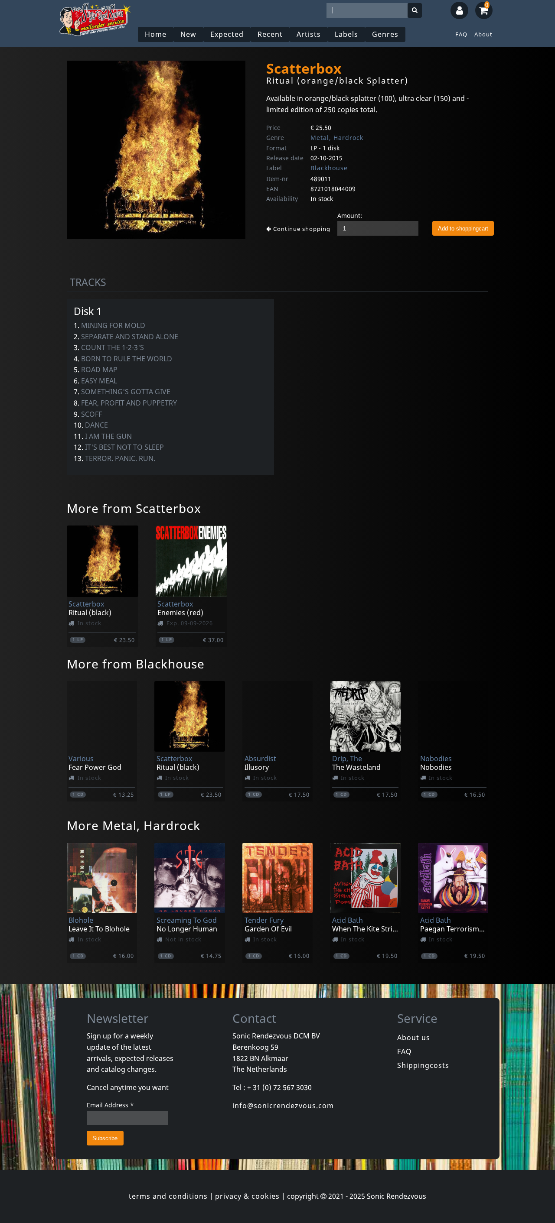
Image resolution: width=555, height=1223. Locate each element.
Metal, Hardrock (336, 137)
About (483, 34)
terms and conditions (168, 1196)
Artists (309, 34)
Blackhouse (329, 168)
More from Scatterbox (134, 508)
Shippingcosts (423, 1065)
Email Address (110, 1105)
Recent (270, 34)
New (188, 34)
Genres (385, 34)
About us (413, 1037)
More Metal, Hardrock (133, 825)
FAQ (461, 34)
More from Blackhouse (136, 663)
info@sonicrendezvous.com (283, 1105)
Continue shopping (300, 229)
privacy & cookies (247, 1196)
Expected (227, 34)
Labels (346, 34)
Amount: (349, 215)
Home (155, 34)
